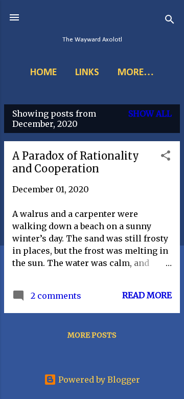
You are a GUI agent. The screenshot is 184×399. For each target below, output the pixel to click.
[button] (165, 157)
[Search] (170, 20)
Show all (150, 113)
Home (43, 73)
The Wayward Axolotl (92, 39)
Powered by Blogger (98, 379)
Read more (147, 295)
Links (87, 73)
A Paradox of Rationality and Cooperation (75, 162)
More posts (92, 335)
